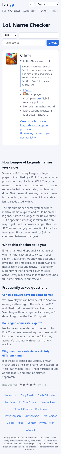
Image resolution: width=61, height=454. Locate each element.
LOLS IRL (30, 429)
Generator (29, 10)
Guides (10, 422)
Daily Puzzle (27, 395)
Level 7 (27, 90)
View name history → (33, 121)
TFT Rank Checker (22, 409)
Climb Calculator (46, 395)
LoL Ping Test (12, 402)
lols (8, 4)
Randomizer (42, 409)
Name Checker (11, 10)
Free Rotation (49, 415)
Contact (32, 422)
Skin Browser (30, 402)
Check (53, 42)
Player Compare (12, 415)
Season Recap (48, 402)
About (21, 422)
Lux (39, 98)
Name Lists (11, 395)
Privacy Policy (46, 422)
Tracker (43, 10)
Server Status (32, 415)
